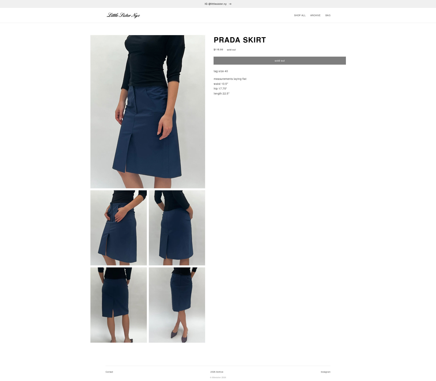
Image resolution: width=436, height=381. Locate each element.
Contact (109, 371)
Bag (327, 15)
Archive (315, 15)
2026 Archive (217, 371)
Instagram (325, 371)
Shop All (300, 15)
